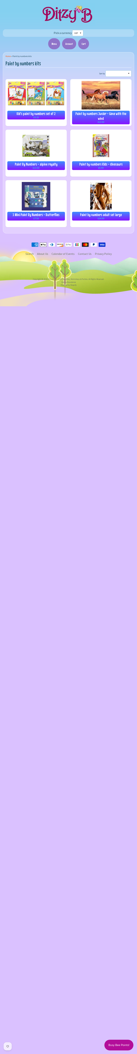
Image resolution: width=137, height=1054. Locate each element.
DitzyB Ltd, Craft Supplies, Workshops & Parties (68, 279)
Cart (84, 43)
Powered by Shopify (69, 285)
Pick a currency (63, 33)
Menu (54, 43)
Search (30, 254)
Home (8, 56)
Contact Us (85, 254)
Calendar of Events (63, 254)
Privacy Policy (103, 254)
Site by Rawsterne (68, 282)
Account (69, 43)
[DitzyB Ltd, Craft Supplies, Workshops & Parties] (68, 24)
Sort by (102, 73)
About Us (42, 254)
